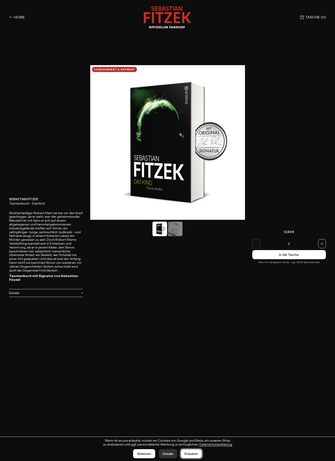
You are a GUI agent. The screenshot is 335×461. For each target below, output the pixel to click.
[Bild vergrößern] (167, 142)
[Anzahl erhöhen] (322, 243)
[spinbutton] (289, 243)
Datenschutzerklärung (215, 444)
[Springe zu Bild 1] (159, 229)
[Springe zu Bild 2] (175, 229)
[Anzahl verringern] (256, 243)
